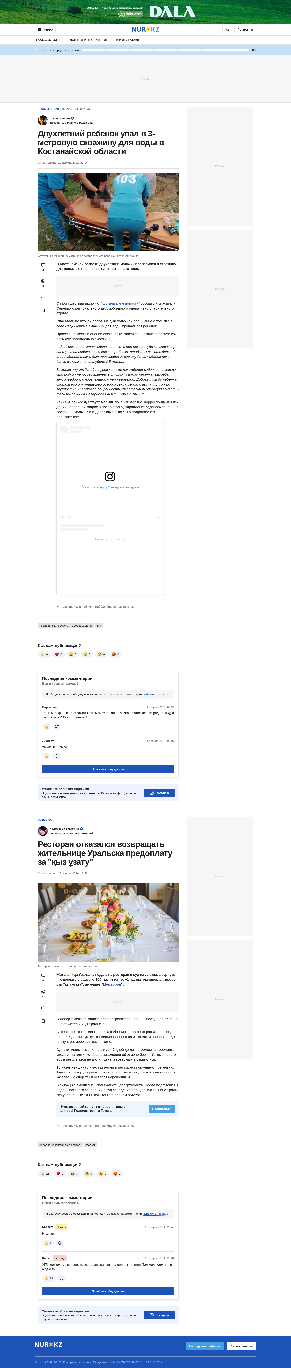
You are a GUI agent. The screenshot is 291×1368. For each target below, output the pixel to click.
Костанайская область (53, 625)
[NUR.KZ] (145, 29)
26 (47, 1173)
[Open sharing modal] (43, 297)
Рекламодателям (241, 1346)
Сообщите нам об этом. (118, 606)
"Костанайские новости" (120, 303)
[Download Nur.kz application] (145, 12)
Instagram (162, 792)
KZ (227, 29)
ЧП (98, 39)
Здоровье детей (82, 625)
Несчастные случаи (126, 39)
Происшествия (47, 39)
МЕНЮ (48, 29)
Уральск (90, 1144)
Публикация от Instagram (110, 538)
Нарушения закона (80, 39)
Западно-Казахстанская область (60, 1144)
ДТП (106, 39)
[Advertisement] (145, 78)
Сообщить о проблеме (205, 1346)
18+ (99, 625)
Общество (45, 819)
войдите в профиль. (156, 694)
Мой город (112, 984)
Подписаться (161, 1108)
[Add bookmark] (43, 310)
